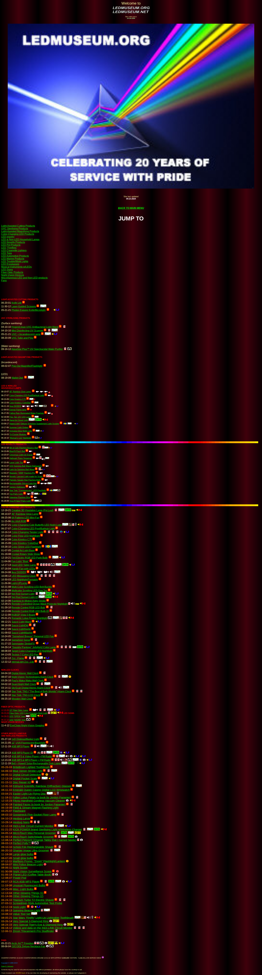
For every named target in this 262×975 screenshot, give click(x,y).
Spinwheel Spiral (21, 640)
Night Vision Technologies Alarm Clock (32, 677)
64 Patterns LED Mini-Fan (25, 517)
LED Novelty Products (13, 242)
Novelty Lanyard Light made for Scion (25, 476)
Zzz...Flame (18, 658)
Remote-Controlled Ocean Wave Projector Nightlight (40, 604)
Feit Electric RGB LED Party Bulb (29, 557)
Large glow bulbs (23, 854)
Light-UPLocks (19, 583)
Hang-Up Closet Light (18, 420)
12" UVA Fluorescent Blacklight (28, 742)
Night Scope (20, 867)
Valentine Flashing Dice (19, 497)
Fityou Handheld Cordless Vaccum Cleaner (39, 800)
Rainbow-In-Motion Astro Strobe (29, 601)
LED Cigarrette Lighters (14, 250)
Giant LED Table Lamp (24, 565)
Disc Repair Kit (22, 782)
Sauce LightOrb (20, 625)
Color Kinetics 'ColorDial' (20, 403)
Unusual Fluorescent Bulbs (29, 885)
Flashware (19, 810)
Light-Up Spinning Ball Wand (21, 469)
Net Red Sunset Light (22, 594)
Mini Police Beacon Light (28, 864)
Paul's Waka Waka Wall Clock (28, 680)
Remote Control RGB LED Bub (28, 607)
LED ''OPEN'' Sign (17, 716)
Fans (4, 280)
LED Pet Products (10, 245)
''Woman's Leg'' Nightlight (20, 438)
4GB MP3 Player (20, 746)
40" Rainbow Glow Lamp (20, 391)
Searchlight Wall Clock (24, 684)
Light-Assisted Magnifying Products (20, 231)
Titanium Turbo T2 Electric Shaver (33, 900)
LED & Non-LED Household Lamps (20, 239)
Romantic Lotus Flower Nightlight (29, 618)
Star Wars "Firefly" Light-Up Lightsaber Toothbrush (43, 917)
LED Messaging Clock (24, 576)
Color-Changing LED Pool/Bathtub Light (26, 395)
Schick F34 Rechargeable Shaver (33, 847)
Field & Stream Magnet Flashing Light (36, 807)
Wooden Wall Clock (22, 698)
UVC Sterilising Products (14, 228)
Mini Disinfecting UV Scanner (27, 330)
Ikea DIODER (15, 406)
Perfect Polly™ (22, 843)
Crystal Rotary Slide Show (26, 554)
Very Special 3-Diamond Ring (31, 921)
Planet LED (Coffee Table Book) (32, 874)
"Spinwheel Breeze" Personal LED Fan (33, 636)
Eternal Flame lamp (17, 410)
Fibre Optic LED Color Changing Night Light (28, 713)
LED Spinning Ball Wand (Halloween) (25, 466)
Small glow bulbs (23, 858)
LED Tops (6, 253)
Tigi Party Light (16, 494)
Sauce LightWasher (22, 632)
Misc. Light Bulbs (23, 889)
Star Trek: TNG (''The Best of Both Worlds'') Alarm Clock (41, 691)
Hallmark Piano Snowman (20, 458)
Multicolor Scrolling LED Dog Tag (29, 590)
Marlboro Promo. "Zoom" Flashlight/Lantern (39, 861)
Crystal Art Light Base (23, 550)
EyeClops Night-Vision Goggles (27, 725)
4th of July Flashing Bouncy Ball (23, 448)
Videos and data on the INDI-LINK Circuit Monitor (42, 927)
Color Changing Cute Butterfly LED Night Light (37, 525)
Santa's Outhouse (17, 487)
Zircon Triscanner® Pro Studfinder (33, 931)
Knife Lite (17, 303)
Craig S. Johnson (7, 966)
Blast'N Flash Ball (17, 451)
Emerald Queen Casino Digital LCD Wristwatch (41, 789)
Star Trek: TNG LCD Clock (26, 695)
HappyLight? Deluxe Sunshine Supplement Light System (34, 424)
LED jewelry (7, 236)
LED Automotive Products (15, 256)
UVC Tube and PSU (22, 338)
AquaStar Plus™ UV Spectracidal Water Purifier (37, 349)
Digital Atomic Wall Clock (25, 673)
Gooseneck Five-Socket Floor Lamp (34, 814)
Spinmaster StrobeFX (23, 643)
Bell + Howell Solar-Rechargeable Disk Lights (36, 763)
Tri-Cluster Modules (18, 434)
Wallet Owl (17, 378)
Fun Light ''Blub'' (20, 561)
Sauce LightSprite (21, 629)
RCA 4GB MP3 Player (26, 881)
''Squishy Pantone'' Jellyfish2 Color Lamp (34, 647)
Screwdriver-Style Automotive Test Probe (37, 903)
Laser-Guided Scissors (23, 306)
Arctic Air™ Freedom (22, 943)
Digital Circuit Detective (27, 774)
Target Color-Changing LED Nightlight (32, 651)
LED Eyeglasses (10, 264)
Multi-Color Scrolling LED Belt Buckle (32, 587)
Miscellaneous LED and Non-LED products (24, 277)
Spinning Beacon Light (26, 910)
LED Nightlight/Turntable (25, 579)
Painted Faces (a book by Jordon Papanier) (39, 804)
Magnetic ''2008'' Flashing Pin (22, 473)
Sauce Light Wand (21, 621)
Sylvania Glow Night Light (20, 431)
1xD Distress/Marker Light (25, 739)
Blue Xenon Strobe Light (27, 770)
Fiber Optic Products (12, 272)
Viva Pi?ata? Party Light (20, 501)
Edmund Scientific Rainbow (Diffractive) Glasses (42, 786)
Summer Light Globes (19, 427)
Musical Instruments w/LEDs (16, 267)
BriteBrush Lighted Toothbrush (31, 767)
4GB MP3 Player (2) (22, 753)
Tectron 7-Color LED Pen (25, 654)
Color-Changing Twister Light (27, 532)
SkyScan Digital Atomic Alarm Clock (30, 688)
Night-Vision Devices (12, 275)
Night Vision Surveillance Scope (32, 871)
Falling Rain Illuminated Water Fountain (26, 413)
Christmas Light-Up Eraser (21, 455)
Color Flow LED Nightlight (26, 536)
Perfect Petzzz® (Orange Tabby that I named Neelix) (44, 840)
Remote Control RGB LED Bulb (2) (30, 611)
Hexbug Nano (21, 822)
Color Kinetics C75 (17, 399)
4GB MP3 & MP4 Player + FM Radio (31, 760)
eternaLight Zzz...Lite (23, 662)
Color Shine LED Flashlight (26, 546)
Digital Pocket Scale (25, 778)
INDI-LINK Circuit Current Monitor (33, 826)
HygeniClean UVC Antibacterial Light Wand (35, 327)
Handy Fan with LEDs (23, 568)
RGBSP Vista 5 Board (23, 615)
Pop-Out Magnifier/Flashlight (27, 366)
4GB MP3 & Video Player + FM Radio (32, 756)
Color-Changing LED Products (17, 234)
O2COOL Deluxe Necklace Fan (28, 946)
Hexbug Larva (21, 818)
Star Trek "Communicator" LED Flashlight (27, 490)
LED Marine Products (12, 258)
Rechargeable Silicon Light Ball (23, 483)
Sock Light (19, 907)
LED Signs (7, 269)
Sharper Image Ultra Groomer (31, 850)
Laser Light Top (16, 462)
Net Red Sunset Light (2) (25, 597)
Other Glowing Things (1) (28, 893)
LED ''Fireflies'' (9, 247)
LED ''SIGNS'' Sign (17, 720)
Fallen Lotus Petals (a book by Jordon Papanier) (42, 797)
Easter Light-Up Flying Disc (29, 793)
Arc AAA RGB (18, 521)
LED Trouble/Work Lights (14, 261)
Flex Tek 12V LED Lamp (20, 417)
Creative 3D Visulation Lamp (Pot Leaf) (33, 510)
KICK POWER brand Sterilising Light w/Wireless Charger (47, 829)
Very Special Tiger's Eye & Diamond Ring (38, 924)
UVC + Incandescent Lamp (26, 334)
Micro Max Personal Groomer (34, 833)
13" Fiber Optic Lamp (18, 710)
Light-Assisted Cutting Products (18, 226)
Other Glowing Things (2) (28, 896)
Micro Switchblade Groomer (33, 836)
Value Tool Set (21, 913)
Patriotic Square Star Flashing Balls (25, 480)
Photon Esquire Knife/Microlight (28, 310)
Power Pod (19, 877)
